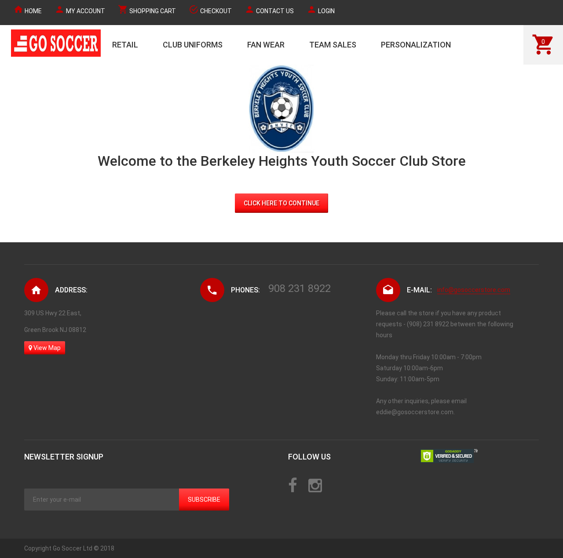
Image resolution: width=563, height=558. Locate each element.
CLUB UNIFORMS (193, 44)
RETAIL (125, 44)
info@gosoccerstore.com (473, 289)
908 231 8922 (299, 288)
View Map (46, 347)
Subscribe (204, 499)
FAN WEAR (266, 44)
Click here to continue (281, 203)
